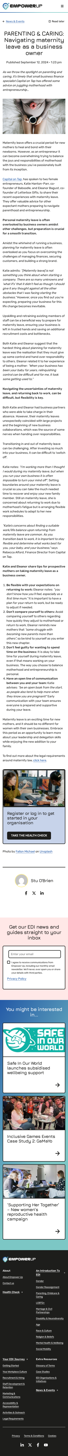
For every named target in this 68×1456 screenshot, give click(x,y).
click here (39, 760)
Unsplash (46, 851)
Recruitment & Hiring (13, 1377)
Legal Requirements (13, 1418)
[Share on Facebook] (26, 893)
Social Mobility (43, 1349)
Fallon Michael (25, 851)
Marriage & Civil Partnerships (44, 1310)
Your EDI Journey (14, 1359)
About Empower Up (13, 1277)
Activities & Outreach (14, 1412)
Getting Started (11, 1365)
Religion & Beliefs (45, 1336)
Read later (58, 21)
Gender (40, 1281)
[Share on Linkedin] (42, 893)
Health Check (11, 1292)
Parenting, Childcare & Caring (47, 1295)
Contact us (8, 1283)
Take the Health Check (29, 835)
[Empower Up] (22, 6)
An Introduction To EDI (48, 1272)
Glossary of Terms (45, 1365)
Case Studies (43, 1371)
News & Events (15, 21)
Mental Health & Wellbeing (49, 1342)
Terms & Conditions (34, 1435)
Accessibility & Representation (11, 1405)
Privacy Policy (16, 979)
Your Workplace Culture (15, 1371)
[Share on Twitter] (34, 893)
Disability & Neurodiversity (50, 1318)
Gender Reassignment (47, 1287)
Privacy (16, 1435)
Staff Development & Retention (14, 1385)
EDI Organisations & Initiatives (46, 1379)
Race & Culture (44, 1330)
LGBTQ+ (40, 1302)
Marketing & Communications (11, 1395)
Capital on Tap (12, 179)
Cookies (52, 1435)
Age (38, 1324)
